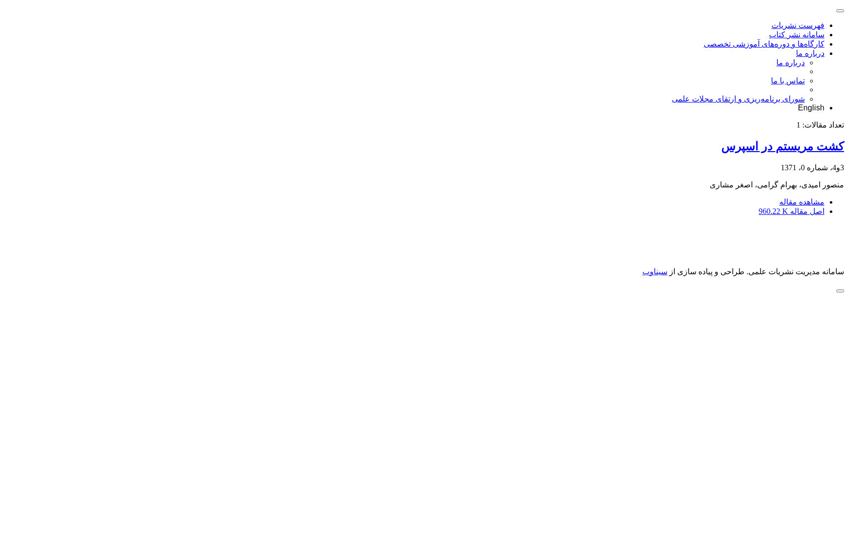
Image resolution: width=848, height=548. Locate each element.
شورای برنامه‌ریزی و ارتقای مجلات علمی (738, 99)
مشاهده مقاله (801, 202)
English (811, 108)
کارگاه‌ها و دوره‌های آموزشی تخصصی (764, 44)
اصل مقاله (791, 211)
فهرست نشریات (797, 25)
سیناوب (654, 271)
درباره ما (810, 53)
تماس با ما (788, 81)
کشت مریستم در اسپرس (782, 146)
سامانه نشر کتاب (796, 34)
